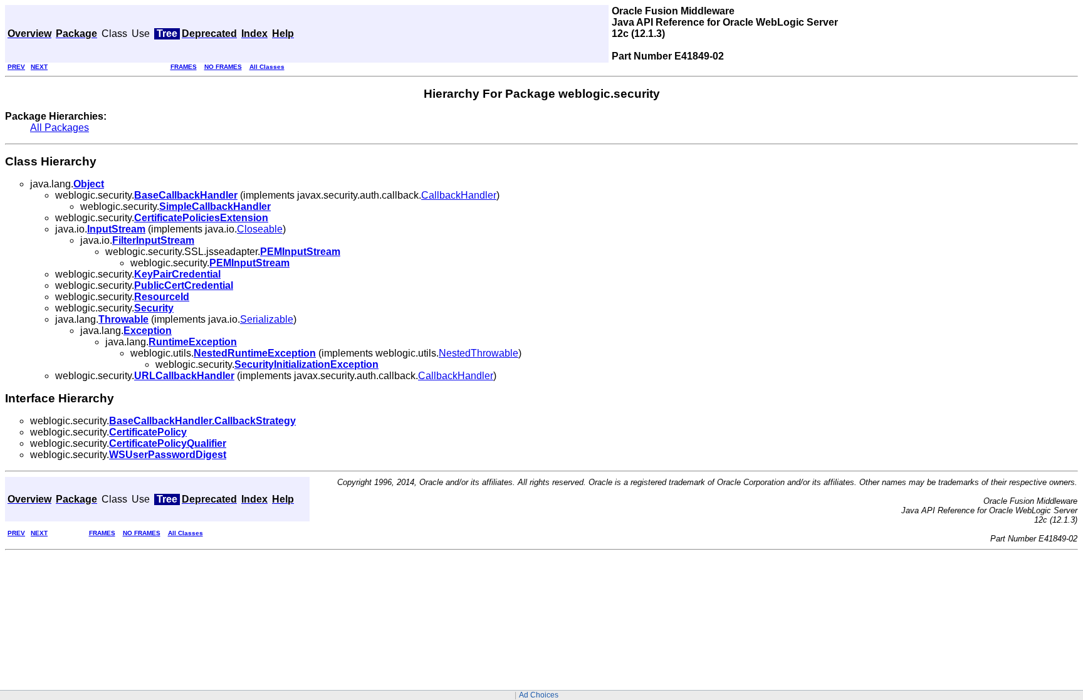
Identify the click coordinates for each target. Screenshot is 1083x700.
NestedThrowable (478, 353)
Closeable (260, 229)
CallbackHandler (458, 195)
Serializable (266, 319)
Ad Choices (538, 695)
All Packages (59, 127)
